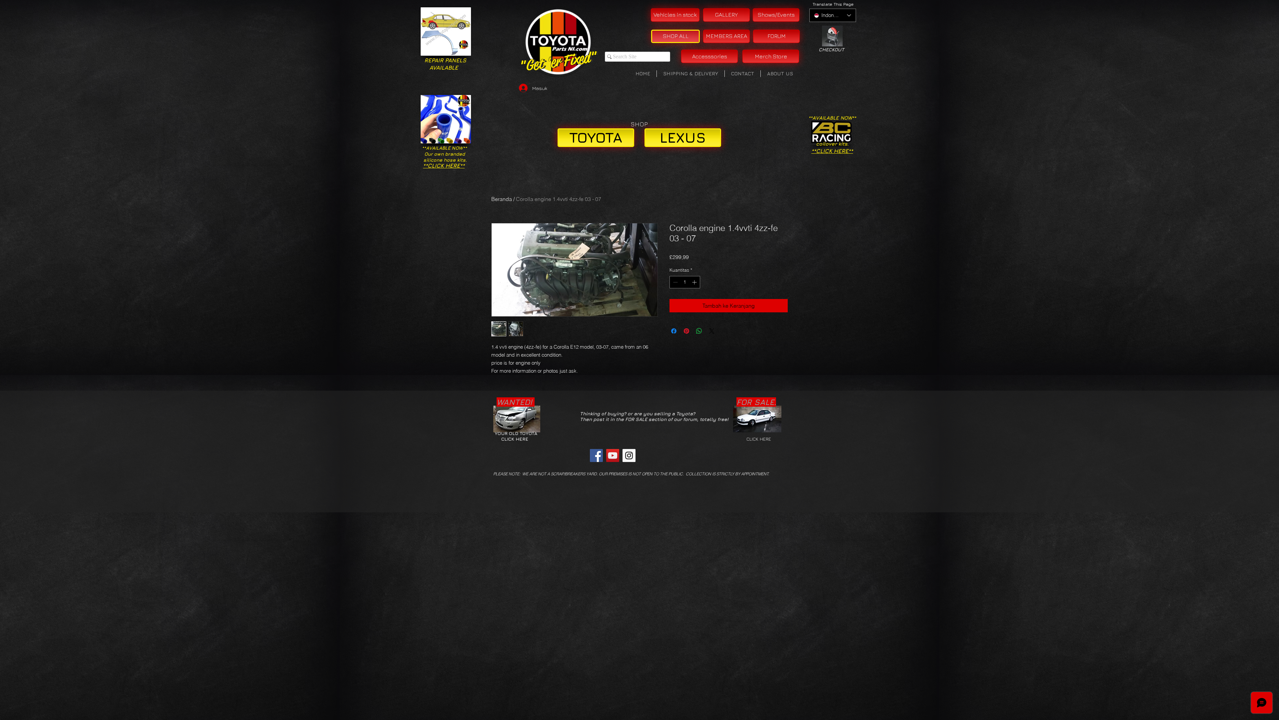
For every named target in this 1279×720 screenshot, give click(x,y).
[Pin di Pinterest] (686, 331)
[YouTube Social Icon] (612, 455)
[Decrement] (674, 282)
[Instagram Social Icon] (629, 455)
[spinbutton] (685, 282)
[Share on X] (712, 331)
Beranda (501, 199)
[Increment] (695, 282)
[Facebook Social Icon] (596, 455)
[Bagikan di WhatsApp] (699, 331)
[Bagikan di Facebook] (674, 331)
